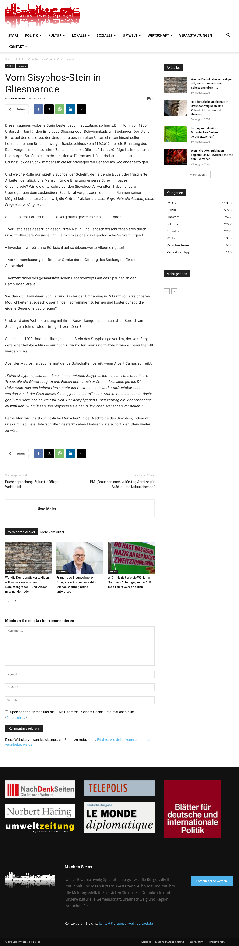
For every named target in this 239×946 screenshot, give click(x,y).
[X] (49, 109)
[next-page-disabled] (174, 291)
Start (13, 35)
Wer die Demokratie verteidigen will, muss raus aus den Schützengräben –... (211, 83)
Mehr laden (197, 174)
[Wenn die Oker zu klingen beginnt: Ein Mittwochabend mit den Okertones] (175, 157)
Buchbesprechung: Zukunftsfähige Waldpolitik (31, 484)
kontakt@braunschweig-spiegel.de (126, 923)
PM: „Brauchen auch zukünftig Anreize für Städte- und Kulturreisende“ (122, 484)
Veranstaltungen (195, 35)
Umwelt (130, 35)
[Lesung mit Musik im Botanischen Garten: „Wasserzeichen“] (175, 134)
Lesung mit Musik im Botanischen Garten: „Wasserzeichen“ (204, 132)
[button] (228, 35)
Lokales (79, 35)
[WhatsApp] (59, 109)
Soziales (104, 35)
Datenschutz (16, 717)
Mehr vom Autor (52, 532)
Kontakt (16, 46)
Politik (31, 35)
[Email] (81, 109)
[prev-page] (8, 601)
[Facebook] (38, 109)
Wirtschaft (158, 35)
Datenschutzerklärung (169, 942)
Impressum (196, 942)
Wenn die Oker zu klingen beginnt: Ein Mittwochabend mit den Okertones (212, 155)
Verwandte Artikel (21, 532)
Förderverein (216, 942)
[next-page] (15, 601)
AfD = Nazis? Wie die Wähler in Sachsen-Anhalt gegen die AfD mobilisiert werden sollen (129, 582)
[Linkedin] (70, 109)
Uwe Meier (18, 98)
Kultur (54, 35)
